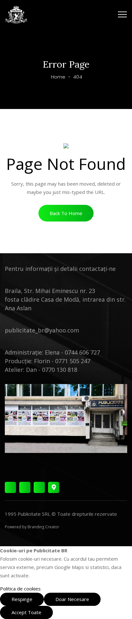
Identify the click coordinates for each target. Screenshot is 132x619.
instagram (24, 487)
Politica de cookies (20, 588)
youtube (39, 487)
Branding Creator (43, 527)
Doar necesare (72, 599)
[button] (66, 213)
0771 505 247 (72, 361)
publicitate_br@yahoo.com (42, 330)
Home (57, 76)
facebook (10, 487)
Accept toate (26, 612)
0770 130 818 (59, 369)
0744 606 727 (82, 352)
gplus (53, 487)
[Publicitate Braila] (16, 14)
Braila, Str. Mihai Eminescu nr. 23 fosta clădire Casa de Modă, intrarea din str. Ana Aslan (65, 299)
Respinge (22, 599)
